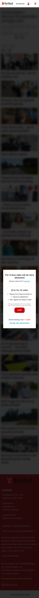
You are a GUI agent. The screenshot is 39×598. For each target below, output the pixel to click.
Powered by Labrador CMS (19, 595)
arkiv (12, 46)
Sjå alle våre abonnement (19, 323)
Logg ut (13, 584)
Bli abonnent (20, 3)
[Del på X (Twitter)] (19, 37)
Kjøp (19, 310)
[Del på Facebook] (16, 37)
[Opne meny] (35, 3)
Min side (5, 584)
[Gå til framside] (7, 3)
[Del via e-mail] (22, 37)
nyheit (4, 46)
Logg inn (28, 3)
